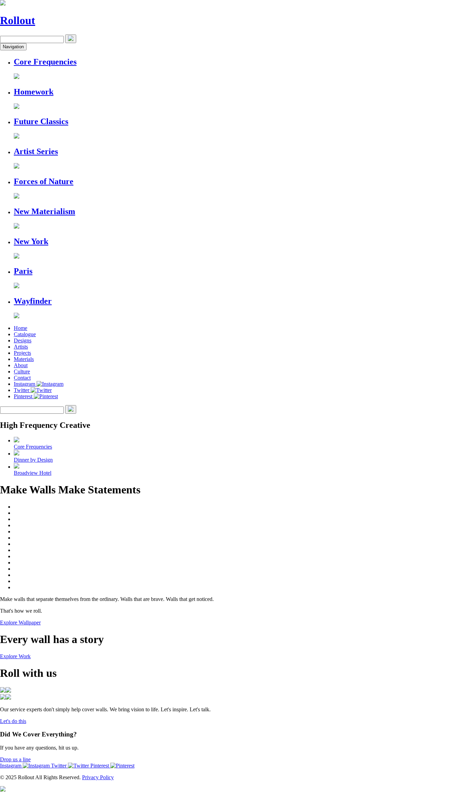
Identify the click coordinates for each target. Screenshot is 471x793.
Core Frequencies (33, 447)
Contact (22, 378)
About (21, 365)
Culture (22, 371)
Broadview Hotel (32, 473)
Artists (21, 347)
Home (20, 328)
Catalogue (25, 334)
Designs (22, 340)
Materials (24, 359)
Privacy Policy (98, 777)
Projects (22, 353)
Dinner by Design (33, 460)
